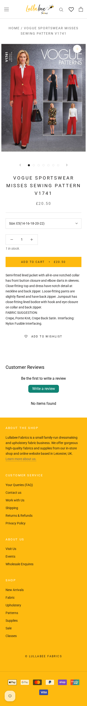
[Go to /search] (61, 9)
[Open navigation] (6, 9)
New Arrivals (15, 590)
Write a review (43, 388)
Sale (9, 628)
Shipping (12, 508)
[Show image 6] (53, 165)
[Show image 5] (48, 165)
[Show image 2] (34, 165)
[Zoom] (77, 49)
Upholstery (13, 605)
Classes (11, 636)
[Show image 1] (29, 165)
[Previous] (20, 165)
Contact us (13, 492)
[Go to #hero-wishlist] (71, 9)
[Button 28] (32, 240)
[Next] (67, 165)
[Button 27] (12, 240)
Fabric (10, 597)
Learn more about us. (21, 459)
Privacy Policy (16, 523)
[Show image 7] (58, 165)
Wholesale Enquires (19, 564)
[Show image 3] (39, 165)
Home (14, 28)
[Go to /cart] (81, 9)
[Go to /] (40, 9)
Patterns (12, 613)
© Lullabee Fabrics (43, 656)
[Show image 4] (43, 165)
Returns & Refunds (19, 515)
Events (10, 556)
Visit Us (11, 549)
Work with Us (15, 500)
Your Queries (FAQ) (19, 485)
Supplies (12, 620)
